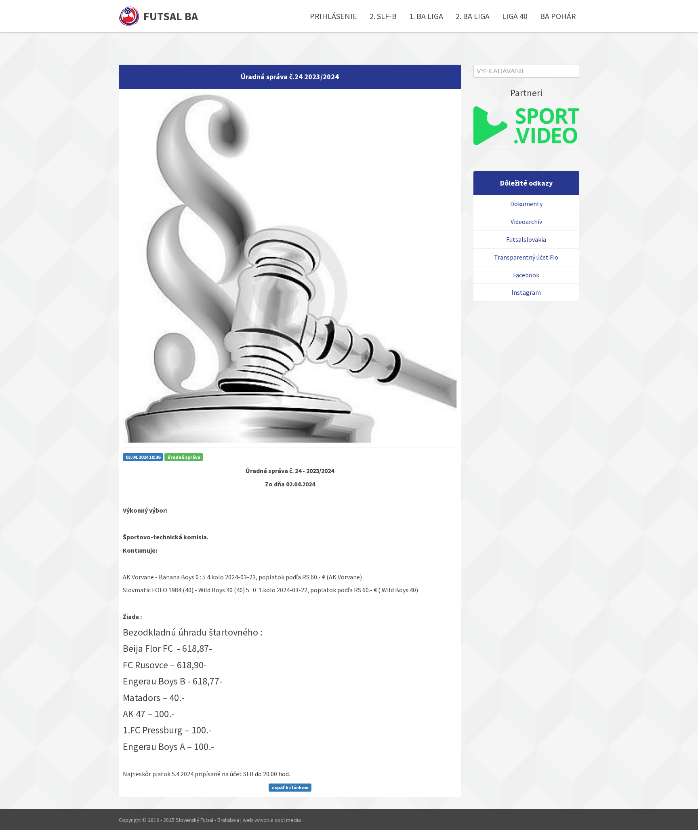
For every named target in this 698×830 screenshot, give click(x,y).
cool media (288, 820)
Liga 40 (515, 16)
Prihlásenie (333, 16)
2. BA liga (473, 16)
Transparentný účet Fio (526, 257)
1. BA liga (426, 16)
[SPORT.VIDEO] (526, 125)
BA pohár (558, 16)
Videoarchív (526, 222)
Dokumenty (526, 204)
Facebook (526, 275)
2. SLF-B (383, 16)
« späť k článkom (290, 788)
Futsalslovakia (526, 239)
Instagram (526, 292)
